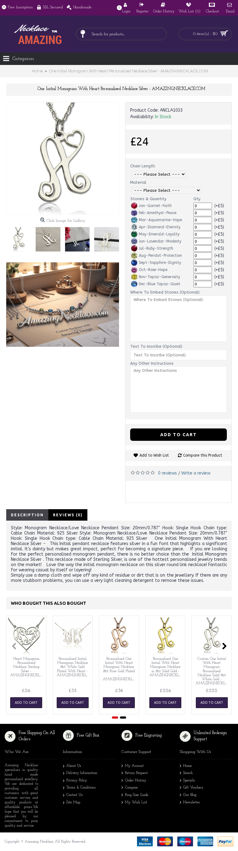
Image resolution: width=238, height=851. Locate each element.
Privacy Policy (76, 780)
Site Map (73, 802)
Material (138, 182)
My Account (134, 766)
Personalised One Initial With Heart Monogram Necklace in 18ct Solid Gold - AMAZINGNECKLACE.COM (166, 667)
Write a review (195, 473)
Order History (135, 780)
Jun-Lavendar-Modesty (160, 241)
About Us (73, 766)
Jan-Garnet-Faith (155, 206)
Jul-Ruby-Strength (156, 248)
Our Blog (189, 795)
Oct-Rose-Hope (153, 270)
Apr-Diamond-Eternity (159, 227)
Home (187, 766)
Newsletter (191, 802)
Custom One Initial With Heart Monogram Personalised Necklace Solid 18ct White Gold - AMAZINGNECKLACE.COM (213, 671)
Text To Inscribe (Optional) (156, 346)
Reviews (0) (68, 515)
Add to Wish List (154, 455)
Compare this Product (202, 455)
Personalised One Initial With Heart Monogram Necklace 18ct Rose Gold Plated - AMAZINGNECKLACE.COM (120, 669)
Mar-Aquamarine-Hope (160, 220)
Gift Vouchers (193, 787)
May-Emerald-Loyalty (159, 234)
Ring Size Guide (136, 795)
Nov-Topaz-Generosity (159, 277)
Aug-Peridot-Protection (160, 255)
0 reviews (167, 473)
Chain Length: (143, 166)
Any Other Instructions (152, 363)
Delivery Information (81, 773)
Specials (189, 780)
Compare (131, 787)
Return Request (136, 773)
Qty (197, 198)
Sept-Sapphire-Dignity (160, 262)
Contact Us (74, 795)
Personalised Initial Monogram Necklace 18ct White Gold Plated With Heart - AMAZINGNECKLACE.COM (74, 667)
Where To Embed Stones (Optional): (165, 292)
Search (188, 773)
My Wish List (136, 802)
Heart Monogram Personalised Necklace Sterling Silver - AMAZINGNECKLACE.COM (27, 667)
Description (27, 515)
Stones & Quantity (148, 198)
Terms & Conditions (81, 787)
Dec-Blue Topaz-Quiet (159, 284)
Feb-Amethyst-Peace (157, 213)
